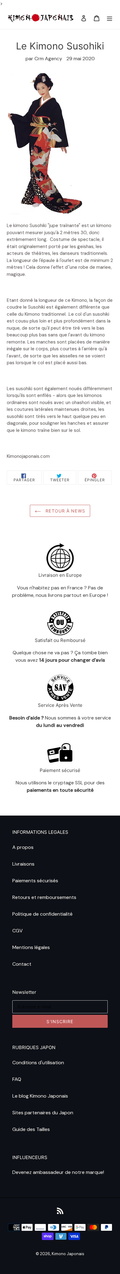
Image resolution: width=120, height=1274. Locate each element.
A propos (23, 847)
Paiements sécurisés (35, 880)
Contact (21, 964)
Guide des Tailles (31, 1129)
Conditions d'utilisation (38, 1062)
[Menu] (109, 18)
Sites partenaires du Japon (42, 1112)
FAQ (16, 1079)
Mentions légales (31, 947)
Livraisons (23, 864)
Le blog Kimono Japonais (40, 1096)
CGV (17, 930)
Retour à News (64, 510)
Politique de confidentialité (42, 914)
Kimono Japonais (68, 1253)
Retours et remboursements (44, 897)
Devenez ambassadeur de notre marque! (58, 1172)
